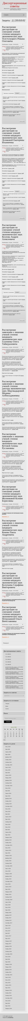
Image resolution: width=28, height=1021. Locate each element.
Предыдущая (6, 643)
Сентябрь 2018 (8, 899)
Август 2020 (8, 868)
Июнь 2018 (7, 907)
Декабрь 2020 (8, 858)
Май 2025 (7, 772)
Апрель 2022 (8, 832)
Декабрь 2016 (8, 946)
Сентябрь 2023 (8, 806)
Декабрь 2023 (8, 798)
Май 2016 (7, 959)
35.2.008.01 (8, 654)
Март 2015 (7, 987)
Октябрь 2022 (8, 821)
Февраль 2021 (8, 855)
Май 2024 (7, 790)
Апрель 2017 (8, 935)
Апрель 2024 (8, 793)
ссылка (11, 373)
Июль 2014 (7, 1000)
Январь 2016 (8, 967)
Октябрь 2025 (8, 762)
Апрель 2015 (8, 985)
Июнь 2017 (7, 930)
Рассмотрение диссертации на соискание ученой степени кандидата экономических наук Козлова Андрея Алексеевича (12, 232)
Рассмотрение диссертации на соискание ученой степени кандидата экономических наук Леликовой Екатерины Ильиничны (13, 135)
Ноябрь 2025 (8, 759)
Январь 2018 (8, 912)
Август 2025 (8, 767)
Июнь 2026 (7, 746)
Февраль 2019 (8, 891)
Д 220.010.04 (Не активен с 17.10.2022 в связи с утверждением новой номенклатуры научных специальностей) (14, 677)
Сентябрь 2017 (8, 922)
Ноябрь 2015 (8, 972)
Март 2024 (7, 795)
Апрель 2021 (8, 850)
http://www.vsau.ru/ (6, 63)
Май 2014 (7, 1003)
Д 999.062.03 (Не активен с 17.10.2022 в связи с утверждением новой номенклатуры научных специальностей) (14, 686)
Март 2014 (7, 1005)
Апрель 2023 (8, 816)
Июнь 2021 (7, 847)
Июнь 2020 (7, 871)
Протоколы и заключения (9, 93)
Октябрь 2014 (8, 995)
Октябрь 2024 (8, 783)
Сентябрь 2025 (8, 764)
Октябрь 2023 (8, 803)
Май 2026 (7, 749)
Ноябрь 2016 (8, 948)
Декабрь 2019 (8, 876)
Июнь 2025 (7, 770)
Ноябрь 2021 (8, 842)
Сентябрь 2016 (8, 954)
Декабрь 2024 (8, 780)
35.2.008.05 (8, 664)
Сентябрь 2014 (8, 998)
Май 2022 (7, 829)
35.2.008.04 (8, 661)
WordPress (10, 1017)
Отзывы (17, 93)
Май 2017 (7, 933)
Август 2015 (8, 977)
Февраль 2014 (8, 1008)
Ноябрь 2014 (8, 992)
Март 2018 (7, 910)
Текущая (7, 49)
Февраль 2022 (8, 837)
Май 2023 (7, 814)
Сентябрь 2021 (8, 845)
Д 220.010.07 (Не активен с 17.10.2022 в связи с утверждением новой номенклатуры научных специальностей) (14, 682)
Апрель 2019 (8, 886)
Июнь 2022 (7, 827)
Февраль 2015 (8, 990)
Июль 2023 (7, 808)
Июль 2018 (7, 904)
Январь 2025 (8, 777)
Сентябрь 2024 (8, 785)
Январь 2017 (8, 943)
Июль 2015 (7, 980)
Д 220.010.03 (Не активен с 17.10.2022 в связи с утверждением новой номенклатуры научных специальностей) (14, 672)
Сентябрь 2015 (8, 974)
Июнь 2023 (7, 811)
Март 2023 (7, 819)
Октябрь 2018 (8, 897)
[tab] (9, 93)
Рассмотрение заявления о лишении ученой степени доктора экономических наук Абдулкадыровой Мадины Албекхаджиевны (14, 388)
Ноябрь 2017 (8, 917)
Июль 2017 (7, 928)
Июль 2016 (7, 956)
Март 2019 (7, 889)
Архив (6, 706)
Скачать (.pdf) (11, 70)
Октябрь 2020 (8, 863)
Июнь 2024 (7, 788)
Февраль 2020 (8, 873)
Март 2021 (7, 852)
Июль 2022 (7, 824)
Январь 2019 (8, 894)
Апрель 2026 (8, 751)
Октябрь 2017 (8, 920)
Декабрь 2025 (8, 757)
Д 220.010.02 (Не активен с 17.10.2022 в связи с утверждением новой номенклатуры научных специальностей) (14, 668)
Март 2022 (7, 834)
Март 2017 (7, 938)
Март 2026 (7, 754)
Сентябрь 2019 (8, 881)
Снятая (7, 708)
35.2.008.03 (8, 659)
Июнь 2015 (7, 982)
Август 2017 (8, 925)
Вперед (21, 121)
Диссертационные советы (15, 5)
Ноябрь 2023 (8, 801)
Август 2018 (8, 902)
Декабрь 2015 (8, 969)
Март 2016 (7, 961)
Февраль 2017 (8, 941)
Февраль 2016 (8, 964)
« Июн (4, 739)
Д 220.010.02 (8, 46)
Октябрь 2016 (8, 951)
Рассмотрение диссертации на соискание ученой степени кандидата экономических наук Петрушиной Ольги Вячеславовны (12, 614)
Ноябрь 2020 (8, 860)
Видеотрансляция (6, 89)
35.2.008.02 (8, 656)
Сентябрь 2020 (8, 865)
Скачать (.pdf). (11, 72)
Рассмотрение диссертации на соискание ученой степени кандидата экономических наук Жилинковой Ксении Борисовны (12, 494)
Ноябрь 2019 (8, 878)
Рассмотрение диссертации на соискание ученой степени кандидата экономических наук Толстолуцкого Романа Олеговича (13, 34)
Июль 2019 (7, 884)
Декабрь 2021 (8, 840)
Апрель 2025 (8, 775)
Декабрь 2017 (8, 915)
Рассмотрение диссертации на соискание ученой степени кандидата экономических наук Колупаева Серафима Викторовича (12, 580)
